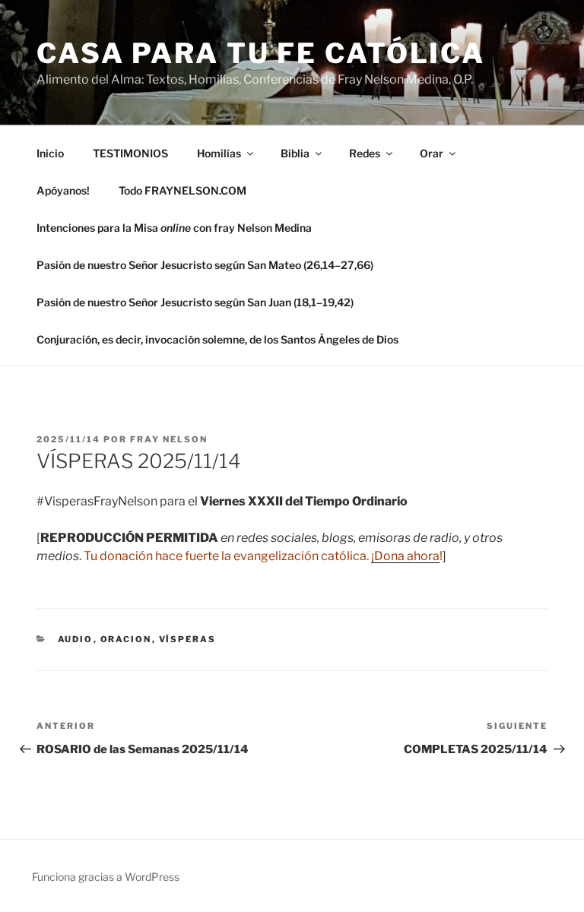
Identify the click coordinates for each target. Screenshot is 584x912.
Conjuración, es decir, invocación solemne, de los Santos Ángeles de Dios (217, 339)
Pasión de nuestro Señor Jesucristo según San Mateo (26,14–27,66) (204, 264)
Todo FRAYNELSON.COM (182, 190)
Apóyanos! (63, 190)
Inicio (50, 153)
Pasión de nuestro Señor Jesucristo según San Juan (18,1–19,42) (195, 302)
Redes (364, 153)
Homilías (219, 153)
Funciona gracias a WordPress (105, 876)
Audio (76, 639)
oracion (126, 639)
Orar (431, 153)
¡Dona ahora (405, 556)
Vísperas (188, 639)
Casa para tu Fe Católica (260, 53)
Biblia (295, 153)
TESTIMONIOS (130, 153)
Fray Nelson (169, 439)
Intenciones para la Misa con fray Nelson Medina (174, 227)
